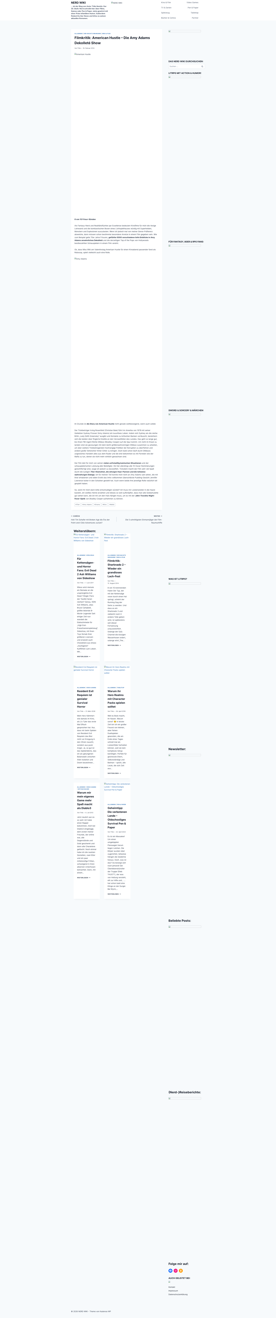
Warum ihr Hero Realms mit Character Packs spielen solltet (116, 699)
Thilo (79, 48)
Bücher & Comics (168, 18)
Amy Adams (87, 504)
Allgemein (78, 33)
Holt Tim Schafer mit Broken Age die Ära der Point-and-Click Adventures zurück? (90, 519)
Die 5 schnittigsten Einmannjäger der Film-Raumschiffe (143, 519)
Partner (195, 18)
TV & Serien (166, 8)
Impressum (173, 1291)
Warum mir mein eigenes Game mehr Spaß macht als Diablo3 (85, 800)
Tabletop (194, 13)
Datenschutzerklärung (178, 1294)
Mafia (111, 504)
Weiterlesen (83, 656)
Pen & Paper (193, 8)
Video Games (192, 2)
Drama (97, 504)
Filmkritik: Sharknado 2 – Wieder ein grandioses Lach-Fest (117, 568)
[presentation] (87, 542)
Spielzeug (165, 13)
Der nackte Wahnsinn (92, 33)
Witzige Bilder (83, 789)
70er (77, 504)
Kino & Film (166, 2)
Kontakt (172, 1287)
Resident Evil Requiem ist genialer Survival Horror (85, 699)
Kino (105, 504)
